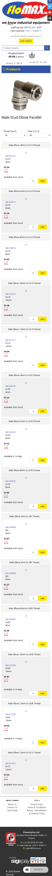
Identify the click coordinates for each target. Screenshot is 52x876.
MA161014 (10, 294)
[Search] (47, 47)
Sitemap (10, 874)
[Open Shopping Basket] (32, 55)
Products (13, 69)
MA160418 (10, 386)
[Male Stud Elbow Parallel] (26, 95)
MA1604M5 (10, 527)
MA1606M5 (10, 573)
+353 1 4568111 (33, 30)
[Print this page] (49, 18)
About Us (12, 804)
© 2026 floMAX (13, 871)
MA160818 (10, 481)
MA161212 (10, 763)
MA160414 (10, 156)
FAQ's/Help (20, 36)
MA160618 (10, 432)
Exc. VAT (43, 62)
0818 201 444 (32, 27)
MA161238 (10, 714)
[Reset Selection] (15, 131)
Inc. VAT (32, 62)
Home (12, 36)
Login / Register (26, 41)
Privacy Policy (36, 804)
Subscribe (29, 36)
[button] (35, 871)
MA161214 (10, 340)
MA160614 (10, 202)
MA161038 (10, 665)
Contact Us (37, 36)
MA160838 (10, 619)
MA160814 (10, 248)
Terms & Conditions (36, 807)
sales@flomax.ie (33, 848)
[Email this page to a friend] (49, 12)
